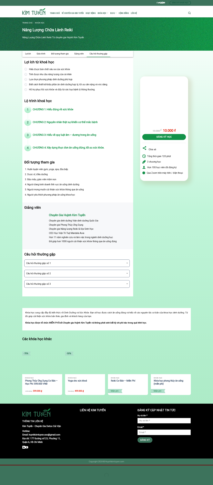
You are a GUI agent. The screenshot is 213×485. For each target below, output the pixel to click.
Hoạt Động (91, 12)
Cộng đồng (124, 12)
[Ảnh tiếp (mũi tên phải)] (11, 480)
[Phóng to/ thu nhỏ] (11, 468)
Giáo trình (41, 54)
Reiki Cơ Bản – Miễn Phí (123, 380)
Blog (112, 12)
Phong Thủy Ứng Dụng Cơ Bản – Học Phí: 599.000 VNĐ (41, 382)
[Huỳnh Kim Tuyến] (33, 11)
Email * (141, 427)
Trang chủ (27, 23)
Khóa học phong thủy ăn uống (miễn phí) (168, 382)
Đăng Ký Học (164, 136)
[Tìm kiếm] (189, 13)
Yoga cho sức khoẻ (77, 380)
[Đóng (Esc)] (3, 468)
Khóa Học (102, 12)
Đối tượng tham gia (60, 54)
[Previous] (22, 372)
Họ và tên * (143, 415)
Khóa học (39, 23)
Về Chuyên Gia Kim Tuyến (73, 12)
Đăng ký (145, 440)
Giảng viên (79, 54)
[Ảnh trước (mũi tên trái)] (3, 480)
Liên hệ (134, 12)
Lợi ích (28, 54)
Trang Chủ (55, 12)
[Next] (191, 372)
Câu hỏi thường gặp (98, 54)
